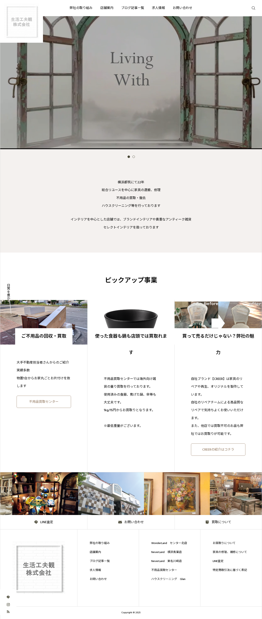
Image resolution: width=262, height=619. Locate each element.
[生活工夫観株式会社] (38, 568)
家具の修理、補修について (230, 552)
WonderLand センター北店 (169, 543)
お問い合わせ (98, 579)
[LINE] (8, 597)
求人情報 (95, 570)
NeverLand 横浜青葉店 (166, 552)
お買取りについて (224, 543)
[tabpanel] (131, 74)
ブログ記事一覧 (100, 561)
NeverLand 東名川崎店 (166, 561)
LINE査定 (218, 561)
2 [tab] (133, 157)
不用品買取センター (164, 570)
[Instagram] (8, 604)
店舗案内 (95, 552)
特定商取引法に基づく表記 (230, 570)
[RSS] (8, 611)
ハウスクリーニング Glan (168, 579)
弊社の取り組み (100, 543)
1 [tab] (129, 157)
